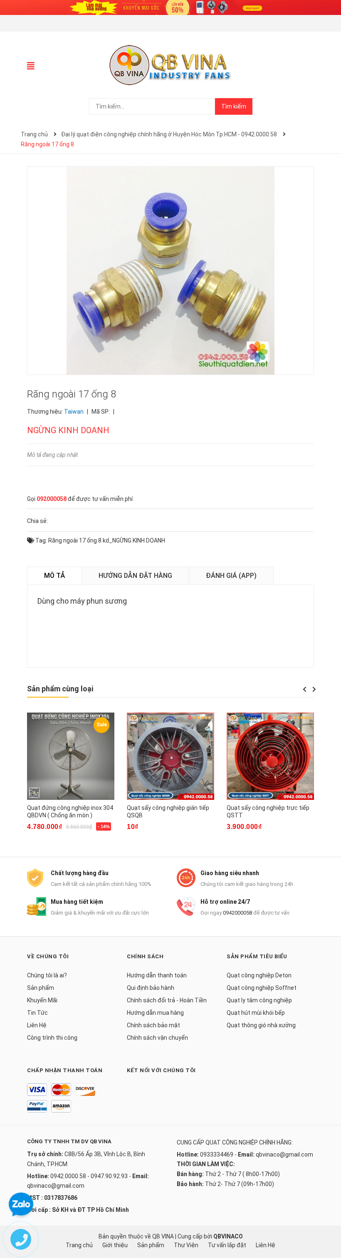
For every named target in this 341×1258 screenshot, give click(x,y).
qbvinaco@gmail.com (55, 1185)
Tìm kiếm (233, 106)
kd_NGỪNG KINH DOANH (134, 540)
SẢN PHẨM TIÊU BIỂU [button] (257, 956)
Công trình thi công (52, 1037)
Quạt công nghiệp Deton (259, 975)
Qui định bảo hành (150, 987)
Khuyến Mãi (42, 1000)
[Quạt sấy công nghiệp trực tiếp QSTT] (270, 756)
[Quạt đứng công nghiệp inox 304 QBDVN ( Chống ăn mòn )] (70, 756)
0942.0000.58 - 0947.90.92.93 (89, 1176)
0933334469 (216, 1154)
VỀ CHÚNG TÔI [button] (48, 956)
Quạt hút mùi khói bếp (256, 1012)
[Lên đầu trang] (326, 1218)
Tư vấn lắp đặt (227, 1245)
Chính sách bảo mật (153, 1025)
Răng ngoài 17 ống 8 (74, 540)
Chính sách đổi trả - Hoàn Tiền (167, 1000)
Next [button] (314, 689)
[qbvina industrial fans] (170, 7)
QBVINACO (228, 1236)
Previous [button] (304, 689)
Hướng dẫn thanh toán (157, 975)
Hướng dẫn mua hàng (155, 1012)
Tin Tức (37, 1012)
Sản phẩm (40, 987)
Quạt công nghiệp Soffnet (262, 987)
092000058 (52, 499)
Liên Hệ (37, 1025)
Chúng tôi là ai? (47, 975)
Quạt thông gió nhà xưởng (261, 1025)
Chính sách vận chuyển (157, 1037)
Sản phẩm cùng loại (60, 688)
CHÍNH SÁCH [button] (145, 956)
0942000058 (237, 913)
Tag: (40, 540)
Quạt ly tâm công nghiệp (259, 1000)
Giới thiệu (115, 1245)
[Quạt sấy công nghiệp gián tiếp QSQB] (170, 756)
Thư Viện (186, 1245)
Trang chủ (79, 1245)
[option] (71, 777)
